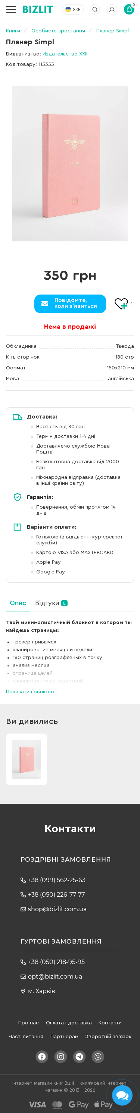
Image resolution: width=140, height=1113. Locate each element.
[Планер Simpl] (70, 164)
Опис (18, 603)
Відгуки (50, 603)
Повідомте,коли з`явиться (76, 303)
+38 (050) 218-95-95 (56, 962)
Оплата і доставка (69, 1022)
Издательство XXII (65, 54)
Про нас (28, 1022)
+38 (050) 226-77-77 (56, 894)
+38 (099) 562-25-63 (56, 880)
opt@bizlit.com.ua (55, 976)
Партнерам (64, 1036)
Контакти (110, 1022)
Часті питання (26, 1036)
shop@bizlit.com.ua (57, 909)
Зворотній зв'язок (108, 1036)
